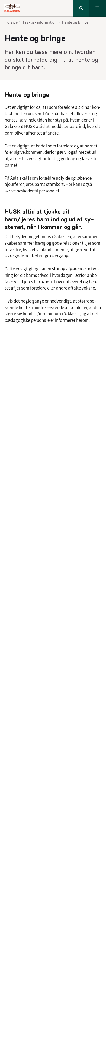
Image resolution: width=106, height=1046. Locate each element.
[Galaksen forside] (12, 8)
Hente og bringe (75, 22)
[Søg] (81, 8)
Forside (11, 22)
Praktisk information (40, 22)
